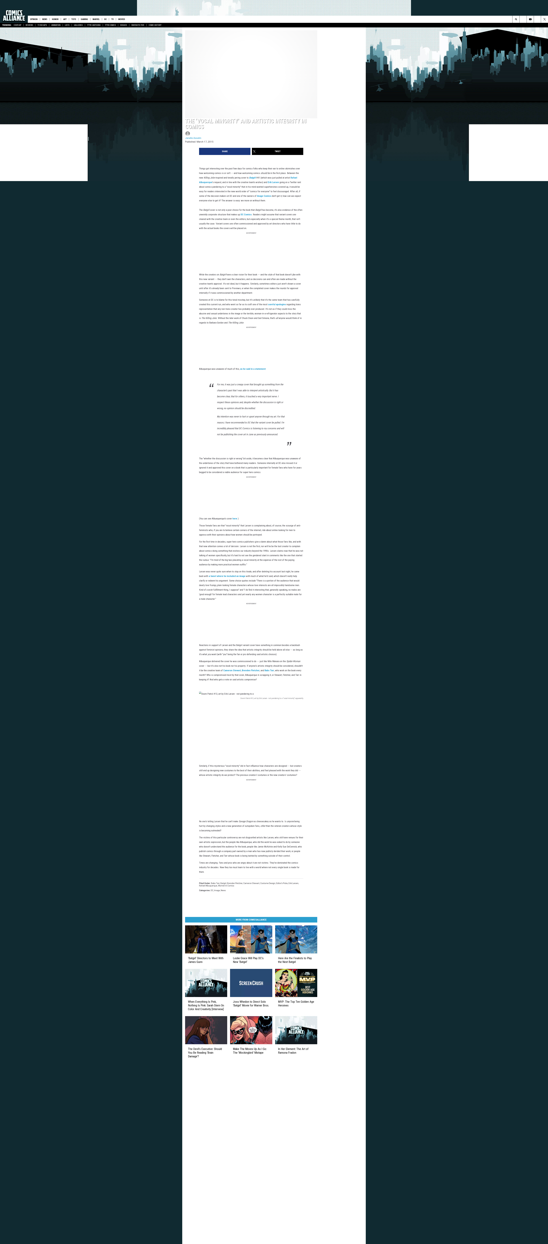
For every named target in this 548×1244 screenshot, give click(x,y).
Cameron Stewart (297, 629)
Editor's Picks (282, 828)
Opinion (34, 19)
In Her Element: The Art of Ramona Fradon (331, 1020)
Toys (73, 19)
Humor (55, 19)
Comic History (155, 25)
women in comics (326, 828)
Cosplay (17, 25)
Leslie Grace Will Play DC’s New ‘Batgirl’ (270, 910)
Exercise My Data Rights (239, 1054)
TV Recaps (42, 25)
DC (105, 19)
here (234, 509)
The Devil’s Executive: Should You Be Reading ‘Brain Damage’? (209, 1022)
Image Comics (294, 209)
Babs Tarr (335, 629)
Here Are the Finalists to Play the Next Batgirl (329, 912)
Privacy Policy (235, 1051)
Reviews (29, 25)
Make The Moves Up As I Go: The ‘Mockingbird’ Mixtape (266, 1022)
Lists (67, 25)
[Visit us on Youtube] (286, 1044)
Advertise (233, 1044)
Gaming (84, 19)
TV (112, 19)
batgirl (223, 828)
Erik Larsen (286, 200)
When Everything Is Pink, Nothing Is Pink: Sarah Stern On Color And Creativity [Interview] (211, 967)
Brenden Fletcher (316, 629)
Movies (121, 19)
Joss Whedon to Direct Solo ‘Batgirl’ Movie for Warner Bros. (272, 965)
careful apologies (231, 309)
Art (65, 19)
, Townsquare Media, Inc (224, 1065)
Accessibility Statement (239, 1048)
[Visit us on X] (292, 1044)
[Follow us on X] (544, 19)
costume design (267, 828)
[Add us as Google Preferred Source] (523, 19)
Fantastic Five (137, 25)
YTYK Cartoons (94, 25)
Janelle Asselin (193, 160)
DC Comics (204, 228)
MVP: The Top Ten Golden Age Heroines (330, 963)
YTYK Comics (110, 25)
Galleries (78, 25)
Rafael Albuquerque (215, 200)
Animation (56, 25)
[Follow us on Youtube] (530, 19)
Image (217, 833)
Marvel (96, 19)
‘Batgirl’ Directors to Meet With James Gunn (210, 912)
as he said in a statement (253, 364)
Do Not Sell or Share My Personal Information (249, 1057)
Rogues (123, 25)
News (44, 19)
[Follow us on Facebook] (537, 19)
